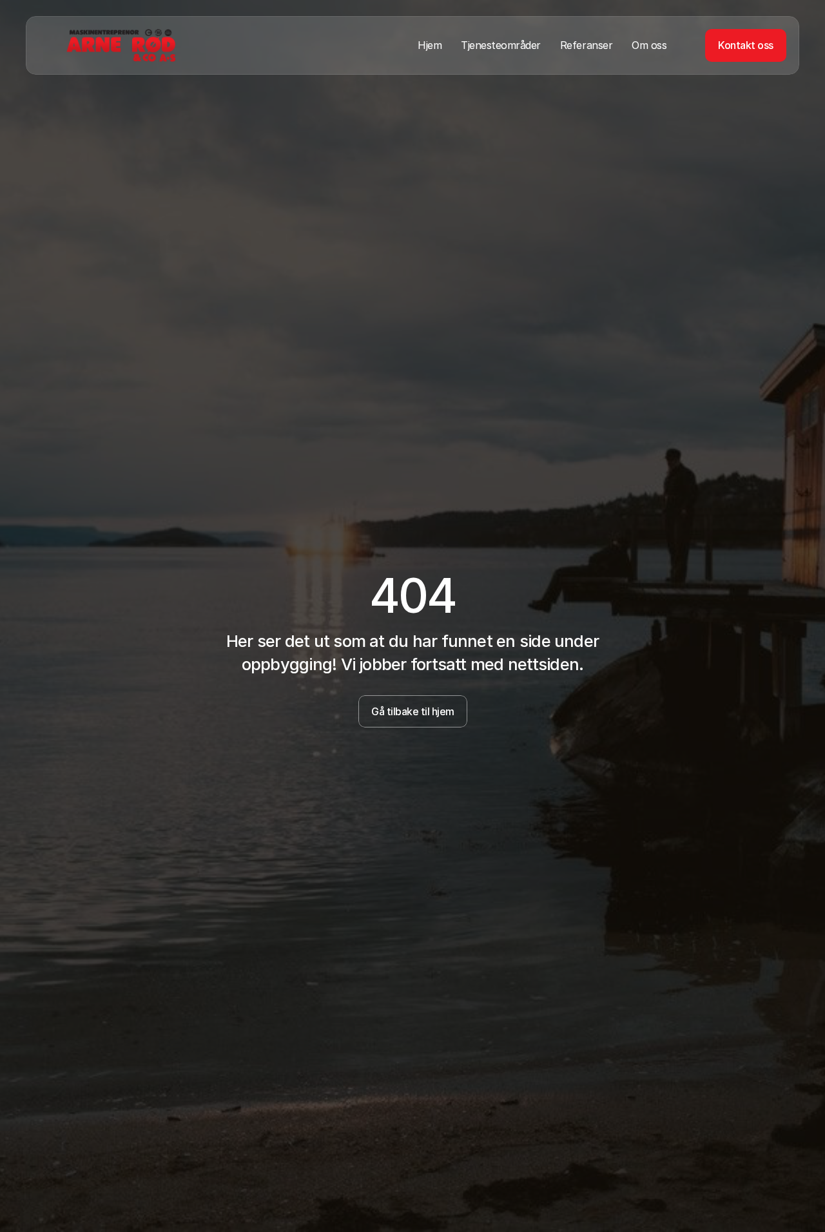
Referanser (586, 45)
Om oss (649, 45)
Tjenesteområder (501, 45)
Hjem (430, 45)
